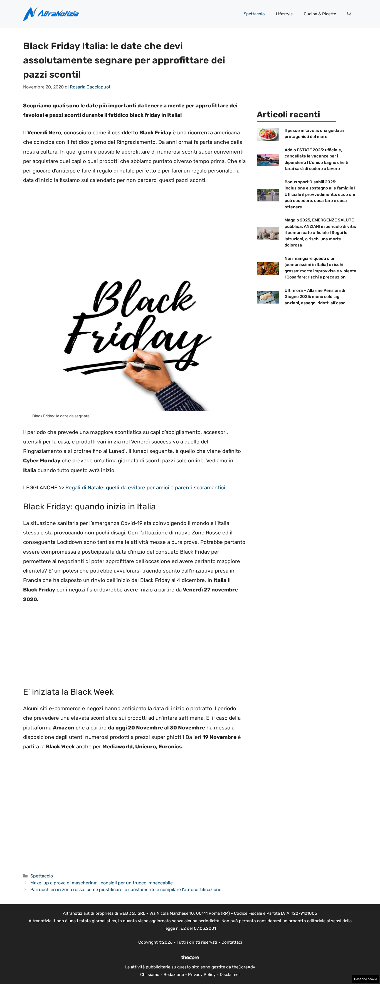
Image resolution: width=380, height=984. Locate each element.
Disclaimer (230, 974)
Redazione (174, 974)
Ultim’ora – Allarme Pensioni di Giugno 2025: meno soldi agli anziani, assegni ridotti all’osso (315, 296)
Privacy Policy (202, 974)
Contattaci (231, 942)
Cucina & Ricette (320, 13)
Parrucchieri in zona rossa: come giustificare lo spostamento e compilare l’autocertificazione (125, 889)
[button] (349, 14)
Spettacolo (254, 13)
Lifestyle (284, 13)
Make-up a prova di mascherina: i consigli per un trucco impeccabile (101, 883)
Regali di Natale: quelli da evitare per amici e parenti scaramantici (145, 487)
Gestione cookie (365, 979)
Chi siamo (149, 974)
